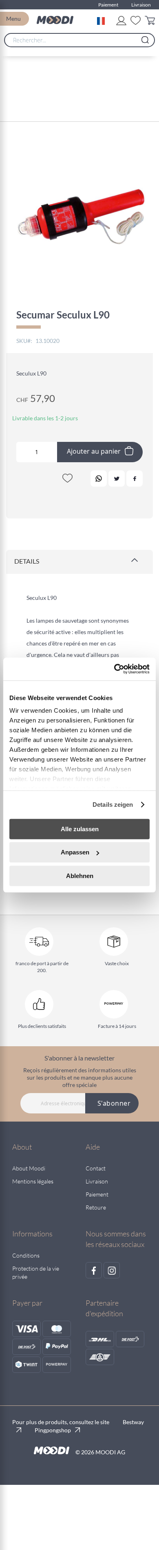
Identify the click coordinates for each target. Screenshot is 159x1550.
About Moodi (28, 1168)
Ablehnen (79, 875)
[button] (102, 20)
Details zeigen (113, 804)
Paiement (108, 5)
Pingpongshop (53, 1430)
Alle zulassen (80, 828)
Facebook (134, 478)
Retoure (96, 1207)
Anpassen (75, 852)
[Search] (145, 38)
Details (26, 561)
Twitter (116, 478)
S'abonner (114, 1103)
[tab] (79, 562)
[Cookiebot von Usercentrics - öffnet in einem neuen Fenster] (114, 669)
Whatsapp (99, 478)
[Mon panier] (150, 22)
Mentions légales (32, 1181)
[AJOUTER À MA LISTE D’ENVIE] (67, 480)
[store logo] (55, 20)
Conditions (26, 1255)
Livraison (141, 5)
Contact (96, 1168)
